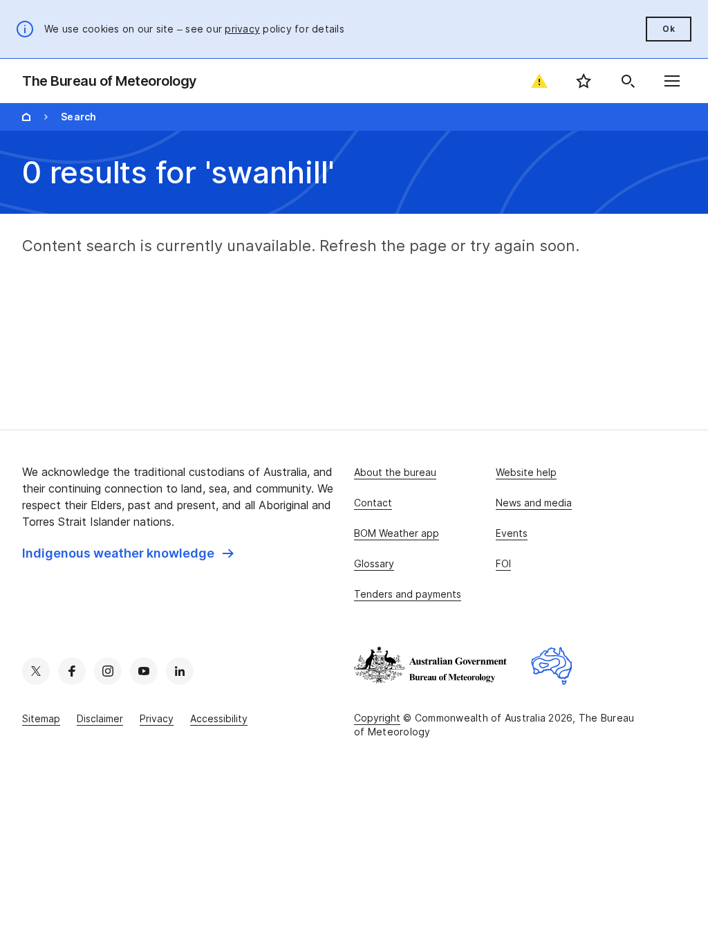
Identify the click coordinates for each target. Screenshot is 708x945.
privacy (242, 29)
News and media (534, 502)
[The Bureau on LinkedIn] (180, 671)
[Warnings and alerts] (539, 81)
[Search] (628, 81)
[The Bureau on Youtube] (144, 671)
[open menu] (672, 81)
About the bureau (395, 472)
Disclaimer (100, 718)
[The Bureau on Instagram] (108, 671)
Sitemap (41, 718)
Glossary (374, 563)
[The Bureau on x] (36, 671)
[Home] (26, 117)
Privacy (157, 718)
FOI (503, 563)
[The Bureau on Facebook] (72, 671)
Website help (526, 472)
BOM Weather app (396, 533)
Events (512, 533)
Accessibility (219, 718)
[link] (128, 553)
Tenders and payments (407, 594)
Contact (373, 502)
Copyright (377, 718)
